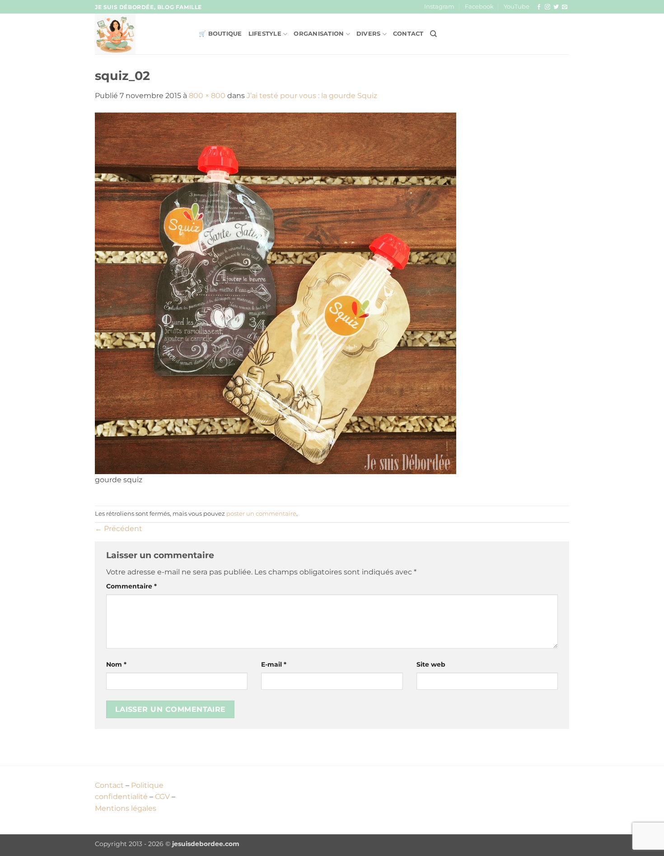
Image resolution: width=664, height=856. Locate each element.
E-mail (273, 664)
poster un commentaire (261, 513)
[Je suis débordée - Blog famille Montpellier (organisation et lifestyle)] (140, 34)
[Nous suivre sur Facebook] (539, 7)
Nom (116, 664)
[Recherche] (433, 33)
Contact (408, 33)
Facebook (479, 6)
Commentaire (131, 586)
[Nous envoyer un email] (564, 7)
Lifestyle (264, 33)
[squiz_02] (275, 292)
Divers (368, 33)
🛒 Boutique (220, 33)
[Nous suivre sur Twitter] (556, 7)
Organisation (319, 33)
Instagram (439, 6)
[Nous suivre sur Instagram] (547, 7)
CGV (162, 796)
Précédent (118, 528)
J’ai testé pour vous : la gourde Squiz (312, 95)
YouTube (516, 6)
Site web (430, 664)
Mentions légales (125, 808)
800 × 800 (207, 95)
